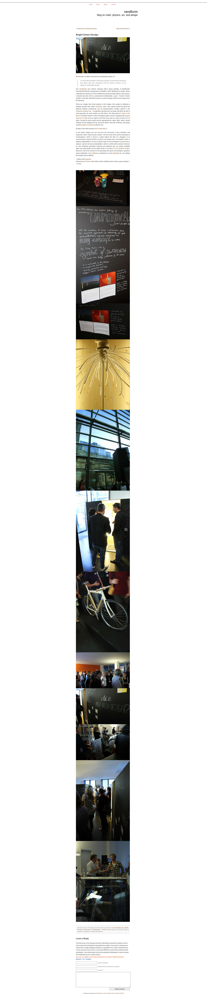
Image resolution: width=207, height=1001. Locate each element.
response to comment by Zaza (87, 28)
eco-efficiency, (94, 153)
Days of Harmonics (122, 28)
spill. (102, 125)
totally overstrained (88, 125)
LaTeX (86, 957)
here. (111, 948)
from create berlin (100, 128)
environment (87, 929)
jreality (113, 4)
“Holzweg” (98, 106)
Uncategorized (96, 929)
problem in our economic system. (119, 148)
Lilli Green (87, 161)
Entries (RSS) (107, 993)
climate (126, 927)
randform (131, 12)
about (98, 4)
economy (79, 929)
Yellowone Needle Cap (83, 111)
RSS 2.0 (105, 929)
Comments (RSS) (119, 993)
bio (122, 927)
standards (116, 153)
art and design (117, 927)
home (90, 4)
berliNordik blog (84, 89)
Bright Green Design (87, 34)
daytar (105, 4)
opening (88, 159)
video (79, 164)
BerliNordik (79, 76)
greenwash (125, 141)
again (116, 96)
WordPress (99, 993)
